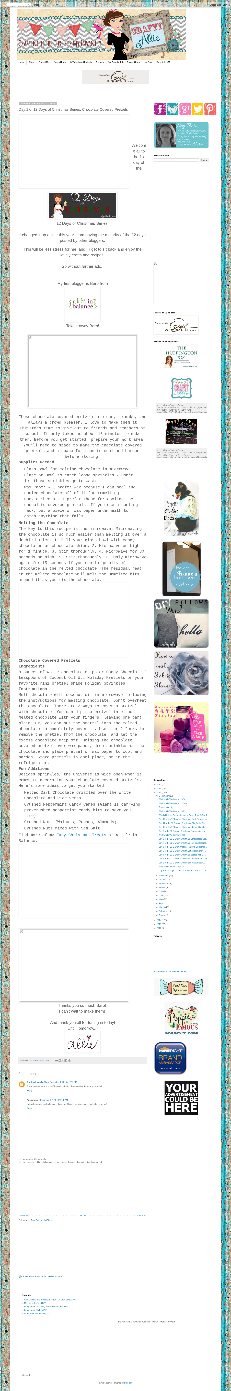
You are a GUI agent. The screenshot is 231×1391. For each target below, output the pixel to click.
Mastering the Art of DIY (35, 1303)
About (31, 62)
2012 (159, 928)
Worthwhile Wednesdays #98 (172, 835)
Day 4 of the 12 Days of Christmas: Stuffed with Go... (182, 855)
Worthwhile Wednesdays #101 (173, 799)
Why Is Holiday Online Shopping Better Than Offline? (183, 815)
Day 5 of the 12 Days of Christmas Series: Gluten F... (182, 851)
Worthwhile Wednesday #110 (37, 1313)
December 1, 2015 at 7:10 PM (63, 1082)
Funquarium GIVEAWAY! (35, 1310)
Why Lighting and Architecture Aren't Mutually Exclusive (49, 1300)
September (164, 883)
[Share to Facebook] (66, 1060)
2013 (159, 924)
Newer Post (24, 1215)
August (162, 887)
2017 (159, 784)
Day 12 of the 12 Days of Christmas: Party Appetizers (183, 819)
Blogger (127, 1383)
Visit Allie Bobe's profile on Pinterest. (170, 971)
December (164, 796)
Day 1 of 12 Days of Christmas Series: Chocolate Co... (183, 870)
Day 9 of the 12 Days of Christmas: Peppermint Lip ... (183, 831)
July (161, 891)
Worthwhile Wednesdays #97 (172, 867)
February (163, 911)
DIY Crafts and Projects (81, 62)
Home (21, 62)
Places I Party (59, 62)
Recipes (100, 62)
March (162, 907)
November (164, 875)
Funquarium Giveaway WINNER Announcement (46, 1307)
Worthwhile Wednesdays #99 (172, 811)
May (161, 899)
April (161, 903)
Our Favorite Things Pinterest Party (124, 62)
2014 (159, 920)
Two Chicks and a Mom (38, 1082)
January (163, 915)
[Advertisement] (82, 1189)
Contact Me (44, 62)
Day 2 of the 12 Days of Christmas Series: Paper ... (182, 863)
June (161, 895)
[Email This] (56, 1060)
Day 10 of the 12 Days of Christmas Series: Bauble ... (183, 827)
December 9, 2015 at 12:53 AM (53, 1100)
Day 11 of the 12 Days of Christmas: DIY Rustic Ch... (182, 823)
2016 (159, 788)
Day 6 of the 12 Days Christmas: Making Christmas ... (183, 847)
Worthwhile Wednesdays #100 (173, 803)
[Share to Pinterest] (69, 1060)
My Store (148, 62)
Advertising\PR (164, 62)
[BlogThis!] (59, 1060)
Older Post (141, 1215)
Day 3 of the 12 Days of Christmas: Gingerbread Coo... (183, 859)
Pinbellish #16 (165, 807)
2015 (159, 792)
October (163, 879)
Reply (29, 1090)
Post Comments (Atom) (41, 1220)
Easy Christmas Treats (82, 835)
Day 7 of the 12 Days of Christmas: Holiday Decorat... (183, 843)
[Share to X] (63, 1060)
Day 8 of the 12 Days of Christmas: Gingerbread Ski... (183, 839)
